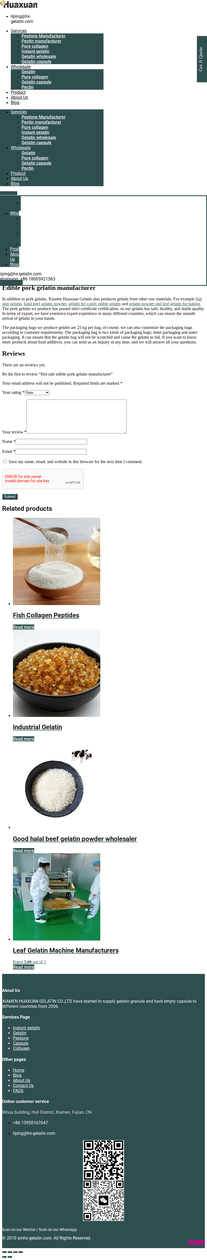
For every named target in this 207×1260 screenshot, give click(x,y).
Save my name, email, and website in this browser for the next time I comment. (76, 461)
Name (9, 441)
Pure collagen (35, 46)
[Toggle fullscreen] (10, 1252)
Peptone (21, 1038)
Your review (14, 432)
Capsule (20, 1043)
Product (18, 92)
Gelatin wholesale (39, 56)
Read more (23, 627)
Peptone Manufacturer (43, 36)
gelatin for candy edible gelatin (94, 303)
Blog (15, 102)
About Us (19, 97)
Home (18, 1070)
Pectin (28, 87)
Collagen (21, 1048)
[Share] (15, 1252)
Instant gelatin (35, 51)
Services (19, 30)
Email (8, 451)
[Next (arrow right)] (10, 1257)
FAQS (18, 1090)
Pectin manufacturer (41, 41)
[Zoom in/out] (4, 1252)
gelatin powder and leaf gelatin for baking (164, 303)
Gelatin (28, 71)
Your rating (13, 392)
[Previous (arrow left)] (4, 1257)
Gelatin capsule (36, 61)
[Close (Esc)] (20, 1252)
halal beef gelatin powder (45, 303)
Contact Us (23, 1085)
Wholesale (20, 66)
